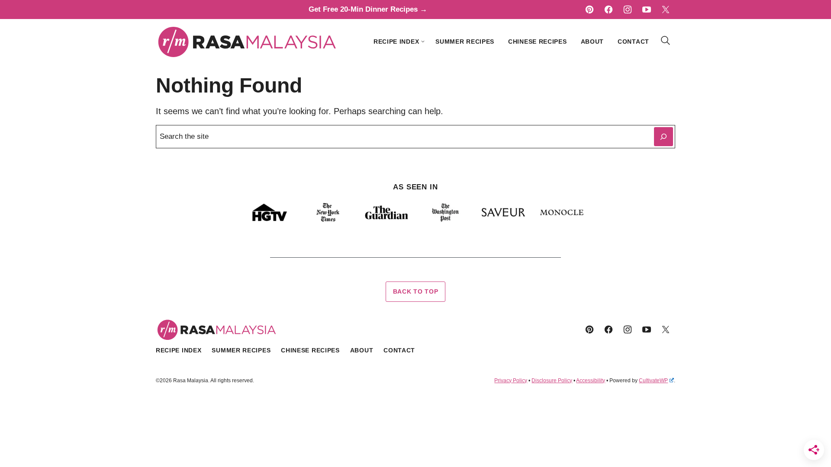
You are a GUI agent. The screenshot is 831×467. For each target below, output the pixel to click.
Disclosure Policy (551, 380)
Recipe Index (396, 41)
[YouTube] (646, 9)
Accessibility (590, 380)
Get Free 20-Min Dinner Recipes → (368, 9)
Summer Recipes (464, 41)
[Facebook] (608, 9)
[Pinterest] (589, 9)
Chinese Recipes (537, 41)
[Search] (665, 40)
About (592, 41)
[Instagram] (627, 9)
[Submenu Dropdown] (422, 41)
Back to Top (415, 291)
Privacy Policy (510, 380)
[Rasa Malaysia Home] (247, 41)
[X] (665, 9)
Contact (633, 41)
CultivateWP (653, 380)
